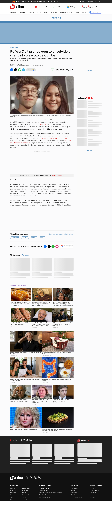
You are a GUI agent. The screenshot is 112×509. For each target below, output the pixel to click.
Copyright (73, 495)
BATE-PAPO (90, 1)
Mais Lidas (13, 488)
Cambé (43, 124)
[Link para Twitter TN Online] (31, 477)
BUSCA (82, 1)
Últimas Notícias (26, 488)
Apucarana (13, 12)
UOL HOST (33, 1)
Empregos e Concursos (66, 12)
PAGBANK (39, 1)
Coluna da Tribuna (44, 488)
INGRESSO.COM (25, 1)
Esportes (12, 499)
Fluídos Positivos (43, 490)
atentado (15, 238)
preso (42, 238)
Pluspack (92, 497)
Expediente (74, 492)
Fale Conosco (74, 488)
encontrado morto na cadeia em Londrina (56, 138)
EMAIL (98, 1)
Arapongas (22, 12)
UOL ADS (56, 1)
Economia (24, 499)
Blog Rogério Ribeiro (44, 497)
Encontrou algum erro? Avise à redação (61, 234)
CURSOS (45, 1)
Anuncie (73, 490)
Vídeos (77, 12)
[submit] (97, 7)
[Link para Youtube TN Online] (39, 477)
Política (45, 12)
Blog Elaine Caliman (44, 495)
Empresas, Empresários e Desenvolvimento (50, 492)
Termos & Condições (76, 497)
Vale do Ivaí (31, 12)
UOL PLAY (50, 1)
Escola (33, 238)
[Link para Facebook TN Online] (27, 477)
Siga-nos (30, 69)
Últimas (84, 12)
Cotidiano (12, 497)
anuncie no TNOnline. (58, 175)
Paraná (38, 12)
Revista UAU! (54, 12)
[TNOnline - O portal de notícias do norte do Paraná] (17, 6)
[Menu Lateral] (101, 7)
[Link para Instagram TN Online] (35, 477)
